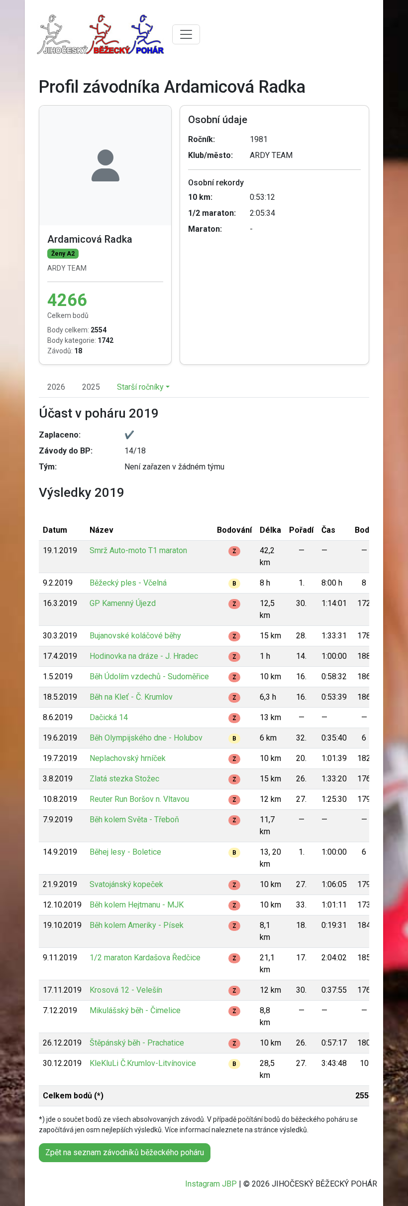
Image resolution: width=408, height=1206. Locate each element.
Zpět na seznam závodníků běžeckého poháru (124, 1152)
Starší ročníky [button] (140, 387)
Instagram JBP (211, 1184)
